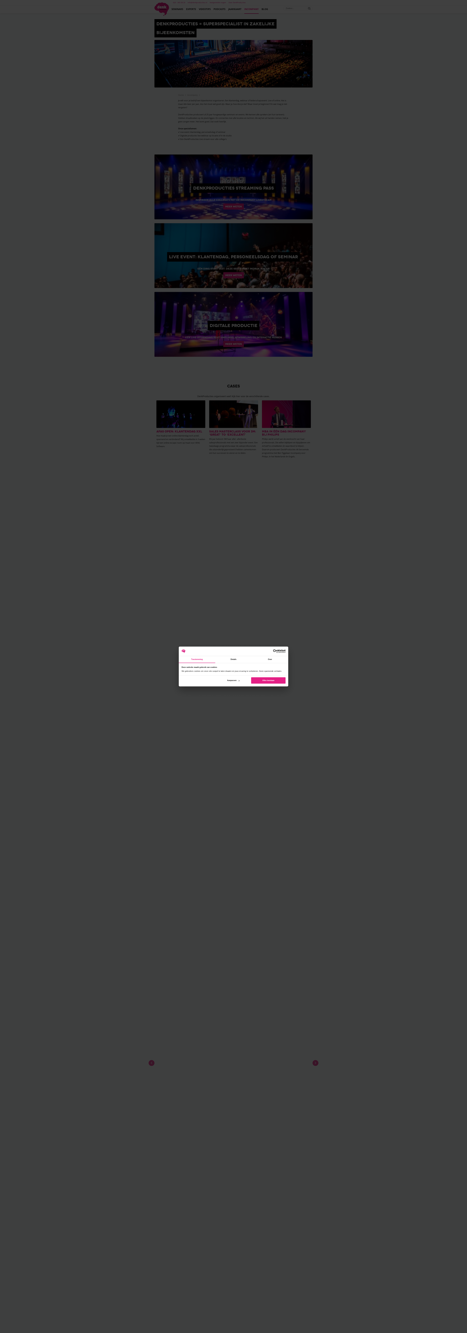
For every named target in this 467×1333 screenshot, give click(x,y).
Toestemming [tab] (197, 659)
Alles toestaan (268, 680)
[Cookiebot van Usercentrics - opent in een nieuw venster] (275, 651)
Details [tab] (234, 659)
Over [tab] (270, 659)
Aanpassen (232, 680)
